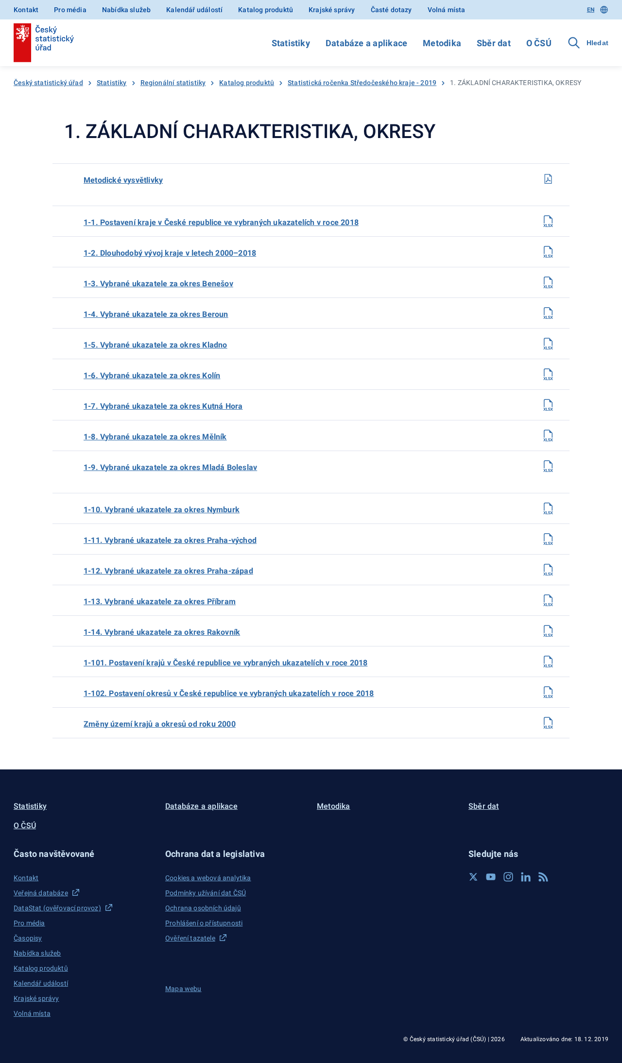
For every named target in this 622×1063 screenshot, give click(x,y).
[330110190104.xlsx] (548, 313)
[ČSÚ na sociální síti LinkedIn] (526, 877)
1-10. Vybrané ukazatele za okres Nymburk (162, 509)
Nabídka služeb (126, 10)
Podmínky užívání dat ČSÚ (205, 893)
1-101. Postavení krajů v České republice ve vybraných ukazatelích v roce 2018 (225, 662)
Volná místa (447, 10)
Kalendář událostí (194, 10)
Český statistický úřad (48, 83)
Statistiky (291, 43)
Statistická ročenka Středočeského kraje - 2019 (362, 83)
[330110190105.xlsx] (548, 343)
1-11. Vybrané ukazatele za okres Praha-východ (170, 540)
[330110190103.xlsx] (548, 282)
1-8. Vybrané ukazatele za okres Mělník (155, 436)
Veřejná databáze (41, 893)
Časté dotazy (391, 10)
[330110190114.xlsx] (548, 631)
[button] (84, 853)
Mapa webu (183, 989)
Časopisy (28, 938)
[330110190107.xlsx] (548, 405)
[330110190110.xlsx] (548, 508)
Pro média (70, 10)
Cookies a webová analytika (208, 878)
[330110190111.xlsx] (548, 539)
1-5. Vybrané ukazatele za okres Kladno (155, 344)
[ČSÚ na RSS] (543, 877)
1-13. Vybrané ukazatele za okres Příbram (160, 601)
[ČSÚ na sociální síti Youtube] (491, 877)
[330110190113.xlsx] (548, 600)
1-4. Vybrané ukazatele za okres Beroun (156, 314)
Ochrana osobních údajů (203, 908)
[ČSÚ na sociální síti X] (473, 877)
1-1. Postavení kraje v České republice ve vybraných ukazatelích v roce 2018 (221, 222)
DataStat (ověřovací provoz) (57, 908)
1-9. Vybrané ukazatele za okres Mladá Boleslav (170, 467)
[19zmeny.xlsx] (548, 722)
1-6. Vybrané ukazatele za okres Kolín (152, 375)
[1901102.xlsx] (548, 692)
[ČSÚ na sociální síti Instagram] (508, 877)
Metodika (442, 43)
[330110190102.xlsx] (548, 251)
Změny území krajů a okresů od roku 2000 (160, 724)
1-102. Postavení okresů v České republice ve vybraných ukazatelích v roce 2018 (229, 693)
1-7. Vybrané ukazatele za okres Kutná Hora (163, 406)
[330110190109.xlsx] (548, 466)
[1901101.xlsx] (548, 661)
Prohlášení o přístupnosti (203, 923)
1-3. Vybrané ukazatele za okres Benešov (158, 283)
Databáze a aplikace (366, 43)
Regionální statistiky (173, 83)
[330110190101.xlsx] (548, 221)
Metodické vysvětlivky (123, 180)
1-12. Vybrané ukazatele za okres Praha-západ (168, 570)
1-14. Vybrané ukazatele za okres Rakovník (162, 632)
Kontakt (26, 10)
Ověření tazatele (190, 938)
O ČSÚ (539, 43)
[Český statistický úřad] (44, 42)
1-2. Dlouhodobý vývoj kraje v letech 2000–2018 (170, 253)
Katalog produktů (265, 10)
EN (590, 9)
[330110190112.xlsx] (548, 569)
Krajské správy (332, 10)
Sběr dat (494, 43)
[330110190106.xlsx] (548, 374)
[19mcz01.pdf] (548, 179)
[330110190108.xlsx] (548, 435)
